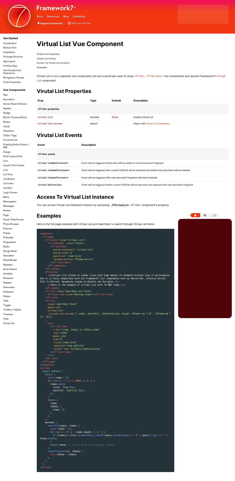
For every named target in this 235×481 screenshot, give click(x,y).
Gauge (6, 151)
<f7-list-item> (154, 76)
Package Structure (13, 56)
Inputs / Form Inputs (13, 165)
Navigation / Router (13, 77)
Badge (6, 112)
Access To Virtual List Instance (53, 62)
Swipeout (8, 291)
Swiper (7, 296)
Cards (6, 126)
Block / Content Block (15, 117)
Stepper (7, 282)
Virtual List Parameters (158, 123)
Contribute (79, 16)
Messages (8, 205)
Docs (40, 16)
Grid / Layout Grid (12, 156)
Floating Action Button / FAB (16, 146)
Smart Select (10, 269)
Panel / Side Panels (13, 219)
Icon (5, 160)
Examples (42, 67)
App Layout (9, 61)
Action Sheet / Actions (15, 103)
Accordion (9, 99)
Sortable (7, 273)
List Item (7, 187)
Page (6, 215)
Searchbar (8, 255)
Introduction (10, 43)
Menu (6, 197)
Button (7, 121)
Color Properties (12, 82)
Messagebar (9, 201)
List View (8, 174)
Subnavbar (9, 287)
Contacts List (10, 139)
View (5, 318)
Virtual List (9, 323)
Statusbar (8, 278)
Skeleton (8, 264)
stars (76, 23)
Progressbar (9, 242)
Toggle (7, 305)
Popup (6, 233)
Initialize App (10, 65)
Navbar (7, 210)
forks (86, 23)
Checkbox (8, 130)
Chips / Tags (9, 135)
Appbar (7, 108)
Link (5, 169)
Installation (9, 52)
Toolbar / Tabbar (12, 309)
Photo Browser (11, 224)
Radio (6, 246)
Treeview (8, 314)
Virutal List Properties (48, 54)
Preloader (8, 237)
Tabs (5, 300)
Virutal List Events (46, 58)
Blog (66, 16)
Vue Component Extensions (12, 72)
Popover (7, 228)
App (5, 94)
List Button (9, 178)
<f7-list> (139, 76)
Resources (53, 16)
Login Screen (10, 192)
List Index (8, 183)
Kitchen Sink (10, 47)
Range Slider (10, 251)
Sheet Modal (10, 260)
